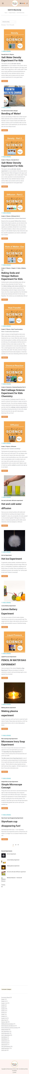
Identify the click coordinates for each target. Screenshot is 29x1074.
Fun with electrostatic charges (9, 110)
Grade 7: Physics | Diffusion (8, 446)
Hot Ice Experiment (6, 555)
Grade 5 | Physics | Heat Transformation (12, 329)
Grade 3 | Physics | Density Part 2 (10, 160)
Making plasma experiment (8, 707)
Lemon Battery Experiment (8, 605)
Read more (4, 81)
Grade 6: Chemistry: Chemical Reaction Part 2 (13, 387)
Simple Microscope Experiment (9, 781)
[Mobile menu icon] (2, 3)
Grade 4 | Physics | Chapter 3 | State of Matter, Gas (13, 269)
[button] (6, 51)
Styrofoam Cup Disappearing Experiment (12, 818)
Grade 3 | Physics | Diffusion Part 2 (10, 216)
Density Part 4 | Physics (7, 54)
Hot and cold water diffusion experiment (12, 500)
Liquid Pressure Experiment (8, 656)
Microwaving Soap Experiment (9, 738)
